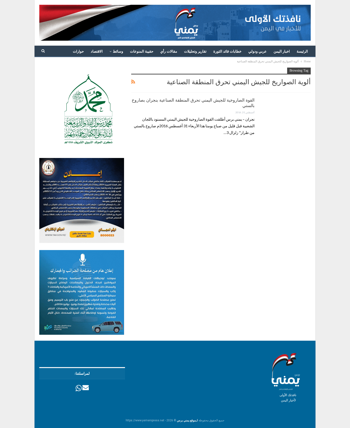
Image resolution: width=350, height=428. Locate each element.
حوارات (78, 51)
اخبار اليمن (282, 51)
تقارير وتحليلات (195, 51)
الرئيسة (302, 51)
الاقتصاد (97, 51)
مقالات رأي (168, 51)
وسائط (118, 51)
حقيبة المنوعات (141, 51)
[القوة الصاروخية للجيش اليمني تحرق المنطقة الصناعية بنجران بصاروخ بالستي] (286, 113)
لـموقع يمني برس (187, 420)
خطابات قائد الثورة (227, 51)
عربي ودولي (257, 51)
